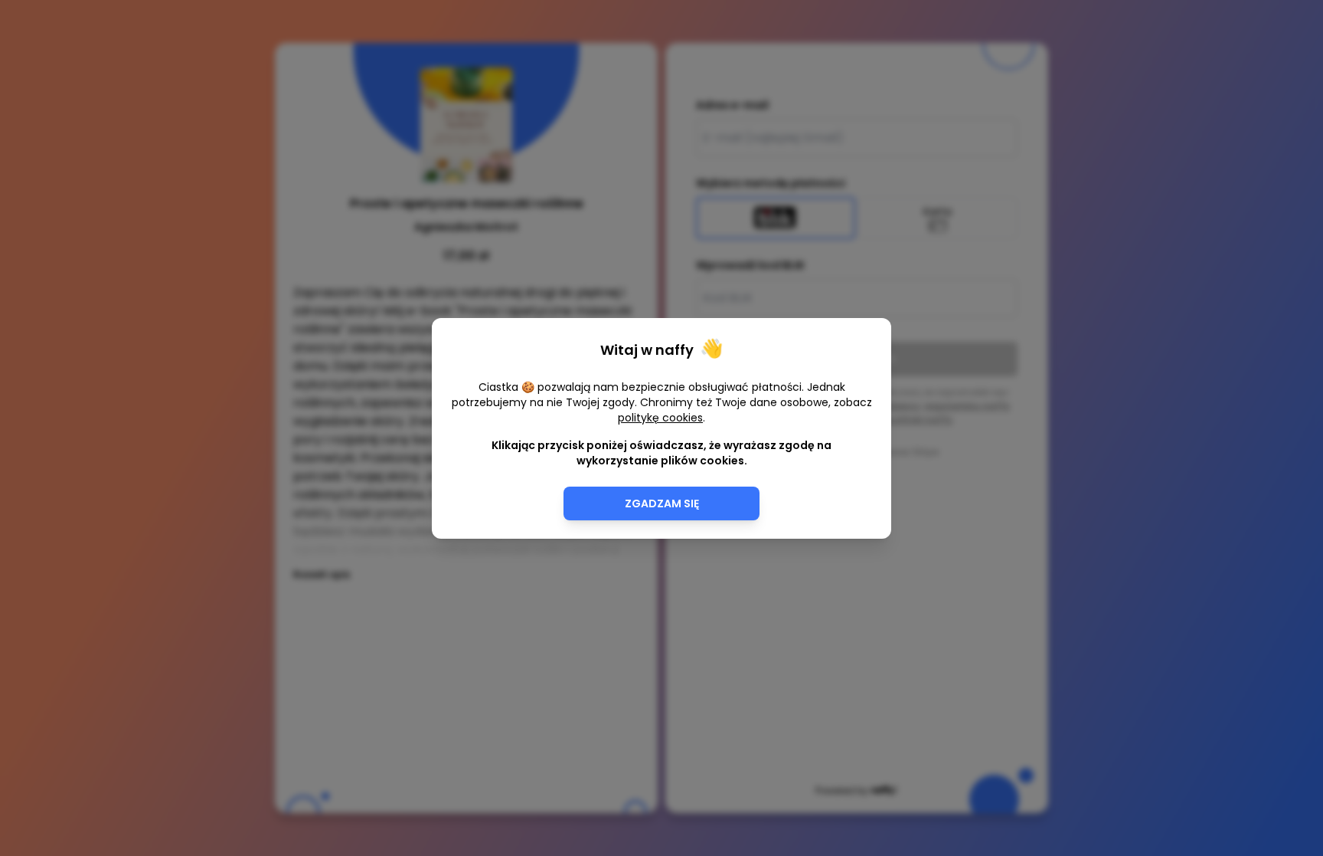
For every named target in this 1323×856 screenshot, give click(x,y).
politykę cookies (660, 417)
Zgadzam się (662, 503)
